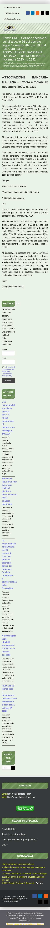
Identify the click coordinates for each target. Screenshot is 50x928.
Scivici (5, 845)
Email (4, 358)
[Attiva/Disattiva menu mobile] (45, 27)
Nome (4, 349)
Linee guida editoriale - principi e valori (19, 839)
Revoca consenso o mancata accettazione (25, 924)
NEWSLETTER (9, 829)
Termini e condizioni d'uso (14, 834)
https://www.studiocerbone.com (21, 797)
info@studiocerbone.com (12, 19)
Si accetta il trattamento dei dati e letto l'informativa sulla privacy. (8, 371)
